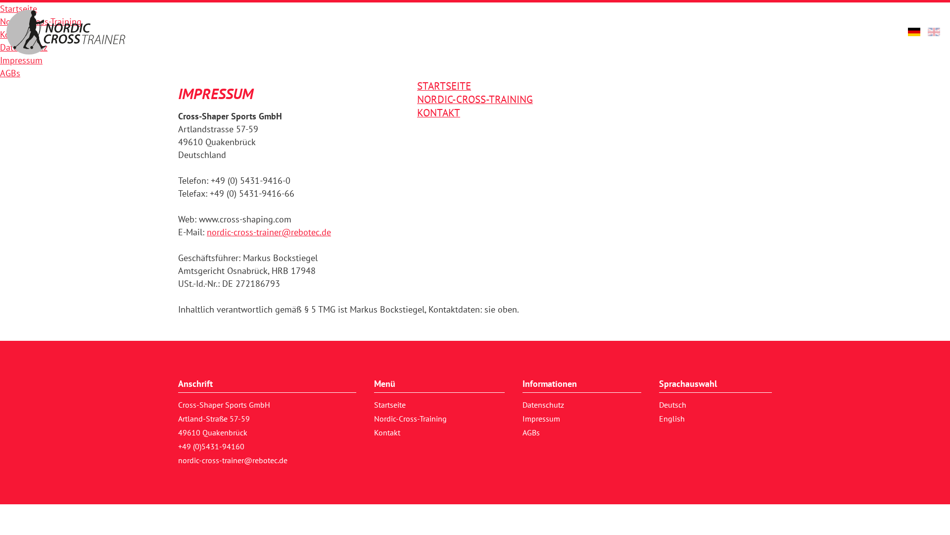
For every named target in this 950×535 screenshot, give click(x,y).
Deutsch (672, 405)
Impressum (541, 419)
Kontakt (387, 432)
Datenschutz (543, 405)
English (672, 419)
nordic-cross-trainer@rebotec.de (269, 232)
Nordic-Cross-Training (410, 419)
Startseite (390, 405)
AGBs (531, 432)
